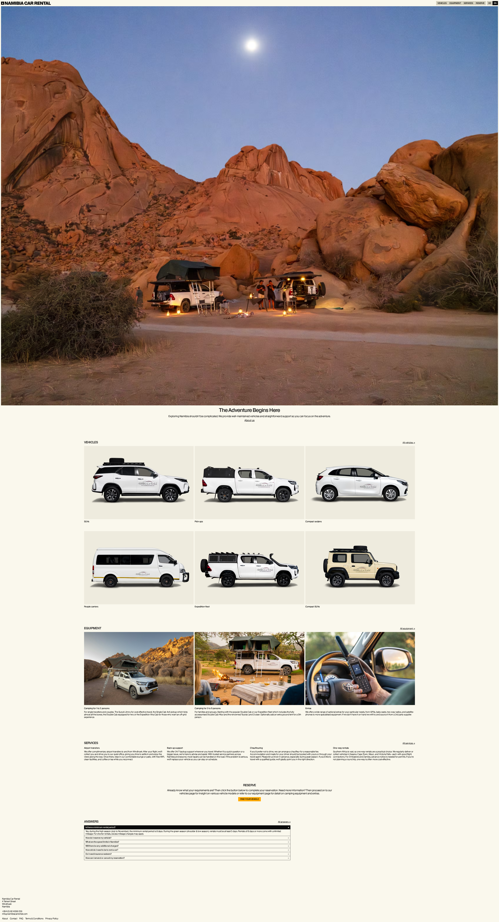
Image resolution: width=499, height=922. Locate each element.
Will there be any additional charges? (102, 846)
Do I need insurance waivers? (99, 854)
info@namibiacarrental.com (15, 914)
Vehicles (442, 3)
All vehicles (408, 442)
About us (249, 420)
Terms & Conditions (34, 918)
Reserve (480, 3)
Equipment (455, 3)
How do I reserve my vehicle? (98, 838)
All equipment (406, 628)
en (495, 3)
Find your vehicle (249, 799)
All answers (283, 822)
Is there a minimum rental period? (101, 827)
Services (468, 3)
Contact (13, 918)
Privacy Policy (51, 918)
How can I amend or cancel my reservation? (105, 858)
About (5, 918)
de (489, 3)
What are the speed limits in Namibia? (102, 842)
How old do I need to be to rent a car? (102, 850)
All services (408, 743)
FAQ (21, 918)
